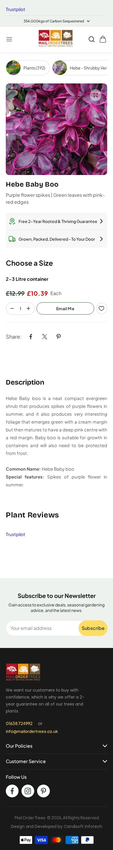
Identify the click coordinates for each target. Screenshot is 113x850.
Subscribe (93, 628)
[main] (56, 315)
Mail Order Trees (29, 817)
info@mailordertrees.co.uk (32, 731)
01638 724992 (19, 723)
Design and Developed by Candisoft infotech (56, 826)
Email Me (65, 308)
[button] (9, 39)
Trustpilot (15, 9)
